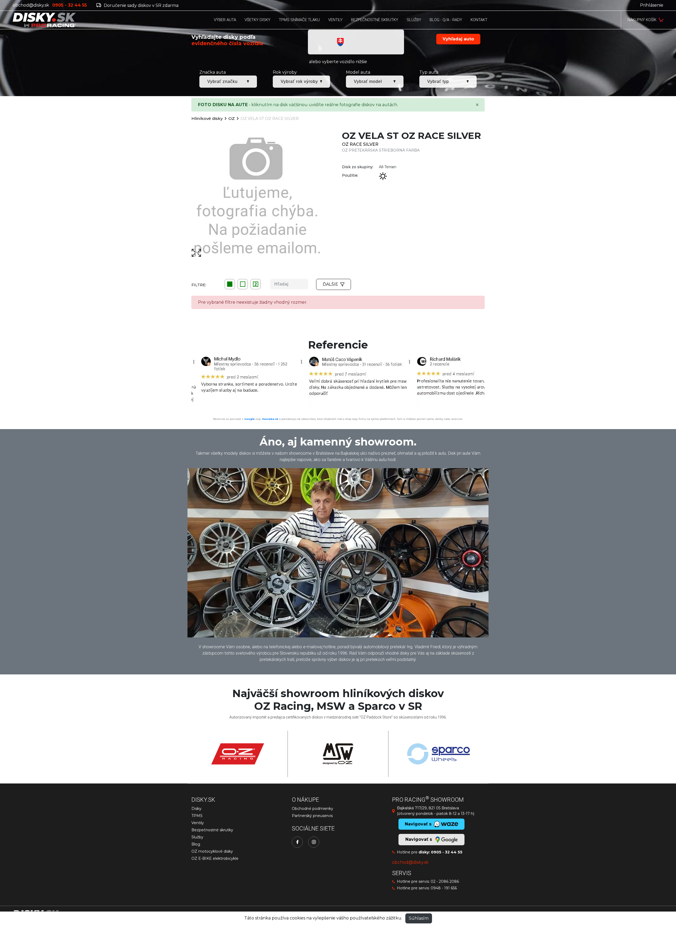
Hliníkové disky (207, 118)
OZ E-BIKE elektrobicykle (214, 858)
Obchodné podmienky (312, 808)
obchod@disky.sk (31, 5)
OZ (231, 118)
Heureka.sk (270, 418)
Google (249, 418)
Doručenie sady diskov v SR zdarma (141, 5)
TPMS (197, 815)
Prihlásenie (651, 5)
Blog (195, 844)
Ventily (197, 822)
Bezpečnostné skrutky (212, 830)
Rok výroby (285, 72)
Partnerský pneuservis (312, 815)
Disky (196, 808)
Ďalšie (330, 284)
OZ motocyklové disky (212, 851)
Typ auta (428, 72)
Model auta (358, 72)
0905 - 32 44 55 (446, 852)
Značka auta (212, 72)
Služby (197, 837)
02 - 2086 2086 (445, 881)
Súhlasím (419, 918)
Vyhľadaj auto (458, 38)
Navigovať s (419, 839)
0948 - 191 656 (444, 888)
